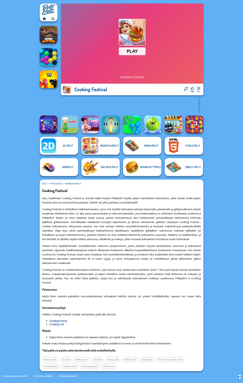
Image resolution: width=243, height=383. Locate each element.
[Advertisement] (132, 105)
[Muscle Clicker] (111, 124)
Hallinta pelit (81, 359)
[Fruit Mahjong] (194, 124)
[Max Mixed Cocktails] (174, 124)
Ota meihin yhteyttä (43, 376)
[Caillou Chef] (69, 124)
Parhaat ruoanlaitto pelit (170, 359)
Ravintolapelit (51, 366)
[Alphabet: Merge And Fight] (48, 79)
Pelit (44, 183)
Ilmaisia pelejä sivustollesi (15, 376)
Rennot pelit (50, 359)
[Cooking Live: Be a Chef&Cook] (90, 124)
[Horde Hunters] (48, 35)
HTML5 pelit (130, 359)
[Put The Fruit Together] (153, 124)
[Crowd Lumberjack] (132, 124)
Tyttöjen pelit (56, 183)
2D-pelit (66, 359)
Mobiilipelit (147, 359)
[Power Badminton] (48, 124)
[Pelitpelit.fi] (44, 18)
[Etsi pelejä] (53, 18)
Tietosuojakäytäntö (68, 376)
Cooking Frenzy (58, 320)
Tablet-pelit (109, 366)
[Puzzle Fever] (48, 57)
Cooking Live (56, 324)
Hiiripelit (98, 359)
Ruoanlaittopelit (73, 183)
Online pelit (113, 359)
